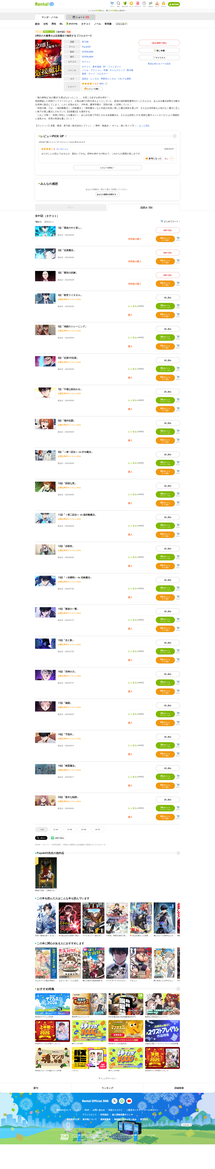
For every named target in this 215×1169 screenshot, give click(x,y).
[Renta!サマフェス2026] (51, 4)
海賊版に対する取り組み (125, 1119)
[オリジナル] (72, 23)
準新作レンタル (108, 78)
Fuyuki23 (86, 46)
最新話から (49, 221)
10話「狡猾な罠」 (67, 483)
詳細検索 (179, 1088)
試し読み (167, 297)
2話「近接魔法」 (67, 250)
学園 (105, 70)
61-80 (83, 829)
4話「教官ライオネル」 (70, 295)
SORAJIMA (87, 51)
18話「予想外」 (66, 734)
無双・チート (88, 73)
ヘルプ (78, 1109)
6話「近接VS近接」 (68, 357)
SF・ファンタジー (112, 66)
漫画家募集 (105, 1119)
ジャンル (120, 23)
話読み (85, 78)
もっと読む (144, 125)
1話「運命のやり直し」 (70, 227)
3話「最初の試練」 (68, 272)
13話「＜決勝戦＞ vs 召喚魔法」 (75, 577)
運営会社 (144, 1119)
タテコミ (86, 61)
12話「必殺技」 (66, 546)
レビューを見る (106, 167)
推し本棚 (160, 50)
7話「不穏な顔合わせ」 (70, 389)
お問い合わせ (99, 1109)
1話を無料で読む (159, 42)
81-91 (98, 829)
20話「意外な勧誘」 (68, 797)
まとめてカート (171, 221)
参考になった (155, 158)
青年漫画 (96, 66)
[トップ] (41, 4)
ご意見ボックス (133, 1109)
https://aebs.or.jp (76, 1139)
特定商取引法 (73, 1119)
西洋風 (130, 70)
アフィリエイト (89, 1114)
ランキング (107, 1088)
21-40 (55, 829)
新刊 (35, 1088)
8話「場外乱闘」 (67, 420)
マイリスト (160, 57)
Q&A (87, 1109)
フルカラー (102, 73)
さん (62, 148)
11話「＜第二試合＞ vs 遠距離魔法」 (77, 514)
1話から (38, 221)
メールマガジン (151, 1109)
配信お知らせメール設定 (159, 63)
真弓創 (85, 41)
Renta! (37, 844)
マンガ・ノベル (50, 17)
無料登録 (175, 4)
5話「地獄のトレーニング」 (72, 326)
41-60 (69, 829)
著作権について (89, 1119)
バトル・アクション (92, 70)
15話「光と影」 (66, 640)
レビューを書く (93, 88)
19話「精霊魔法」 (67, 765)
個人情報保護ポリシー (122, 1114)
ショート (82, 17)
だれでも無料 (124, 78)
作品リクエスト (115, 1109)
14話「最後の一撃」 (68, 608)
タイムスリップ (117, 70)
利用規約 (104, 1114)
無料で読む (168, 230)
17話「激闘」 (65, 703)
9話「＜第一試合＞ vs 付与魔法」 (75, 451)
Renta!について (64, 1109)
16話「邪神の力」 (67, 671)
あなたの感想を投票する (106, 194)
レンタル (94, 78)
